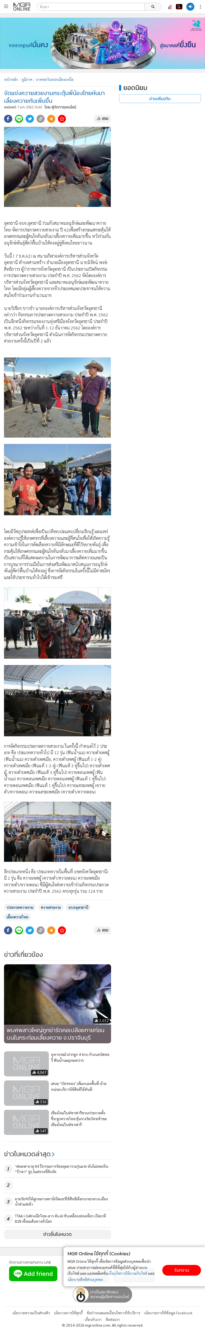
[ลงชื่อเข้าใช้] (190, 7)
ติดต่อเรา (113, 1319)
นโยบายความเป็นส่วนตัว (31, 1312)
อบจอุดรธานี (78, 907)
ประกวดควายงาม (20, 907)
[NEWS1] (179, 6)
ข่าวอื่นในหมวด (57, 1234)
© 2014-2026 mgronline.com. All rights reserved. (102, 1325)
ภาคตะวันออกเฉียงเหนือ (55, 79)
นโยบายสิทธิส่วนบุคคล (85, 1279)
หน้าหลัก (11, 79)
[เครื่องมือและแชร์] (201, 7)
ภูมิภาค (27, 79)
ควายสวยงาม (51, 907)
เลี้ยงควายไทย (17, 916)
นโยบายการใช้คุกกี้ (68, 1312)
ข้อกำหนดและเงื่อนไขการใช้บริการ (113, 1312)
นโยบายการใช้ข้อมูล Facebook (168, 1312)
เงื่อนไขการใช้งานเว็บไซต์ (128, 1273)
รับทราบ (181, 1270)
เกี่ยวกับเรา (93, 1319)
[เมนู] (6, 6)
